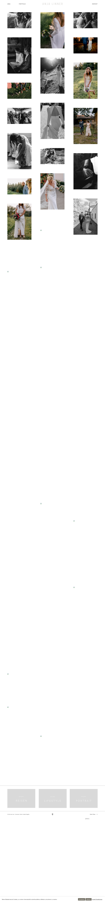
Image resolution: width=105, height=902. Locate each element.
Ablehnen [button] (88, 899)
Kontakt (95, 4)
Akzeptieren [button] (81, 899)
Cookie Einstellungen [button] (97, 899)
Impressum (87, 818)
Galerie (83, 796)
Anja (8, 4)
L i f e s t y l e (52, 800)
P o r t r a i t (83, 800)
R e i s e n (21, 800)
